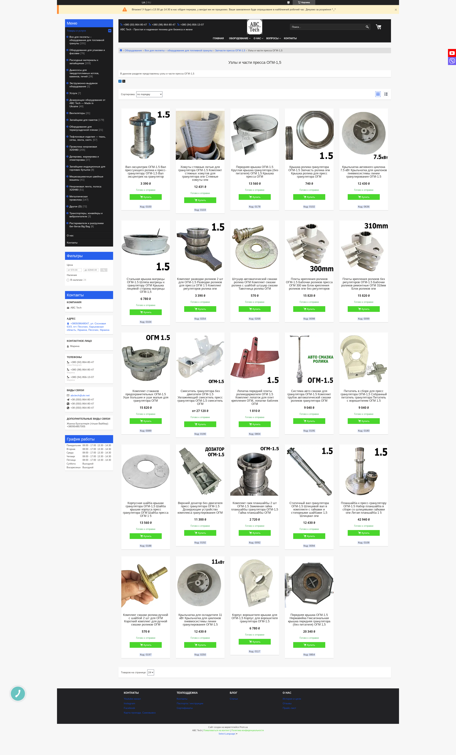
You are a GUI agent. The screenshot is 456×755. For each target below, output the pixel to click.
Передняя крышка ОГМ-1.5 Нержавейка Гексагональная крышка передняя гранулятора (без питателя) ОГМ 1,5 (309, 619)
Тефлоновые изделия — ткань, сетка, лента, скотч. (87, 138)
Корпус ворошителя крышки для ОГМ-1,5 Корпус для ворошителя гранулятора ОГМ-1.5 (255, 618)
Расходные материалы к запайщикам (83, 62)
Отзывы (287, 703)
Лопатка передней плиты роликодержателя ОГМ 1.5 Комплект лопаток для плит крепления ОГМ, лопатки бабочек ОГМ (254, 398)
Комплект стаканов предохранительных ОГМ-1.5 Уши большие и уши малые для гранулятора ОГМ (145, 396)
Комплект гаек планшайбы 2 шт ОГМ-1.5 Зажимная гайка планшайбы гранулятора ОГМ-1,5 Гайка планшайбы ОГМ (254, 508)
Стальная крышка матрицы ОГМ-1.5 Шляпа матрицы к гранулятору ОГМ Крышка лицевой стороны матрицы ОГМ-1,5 (146, 285)
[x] (123, 81)
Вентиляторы (77, 113)
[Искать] (367, 27)
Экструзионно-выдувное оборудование (83, 85)
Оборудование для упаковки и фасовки (87, 52)
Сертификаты (185, 708)
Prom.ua (244, 727)
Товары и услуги (76, 30)
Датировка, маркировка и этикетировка (84, 158)
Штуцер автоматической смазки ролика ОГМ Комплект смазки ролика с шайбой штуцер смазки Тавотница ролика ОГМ (255, 283)
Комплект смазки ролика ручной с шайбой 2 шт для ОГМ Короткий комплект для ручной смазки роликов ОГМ (145, 619)
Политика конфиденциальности (247, 730)
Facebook (129, 708)
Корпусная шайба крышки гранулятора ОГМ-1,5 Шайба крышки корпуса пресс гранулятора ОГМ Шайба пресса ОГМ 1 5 (145, 510)
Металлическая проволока (78, 198)
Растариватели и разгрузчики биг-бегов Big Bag (86, 225)
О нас (257, 38)
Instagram (129, 703)
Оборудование (238, 38)
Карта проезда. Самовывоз (140, 712)
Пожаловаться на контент (216, 730)
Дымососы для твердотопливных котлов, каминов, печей (84, 73)
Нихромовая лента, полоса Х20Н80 (85, 188)
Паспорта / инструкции (190, 703)
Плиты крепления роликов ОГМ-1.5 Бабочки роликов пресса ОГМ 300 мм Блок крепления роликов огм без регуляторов (309, 283)
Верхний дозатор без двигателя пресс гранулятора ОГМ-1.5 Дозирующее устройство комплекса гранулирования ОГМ (200, 508)
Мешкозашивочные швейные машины (86, 178)
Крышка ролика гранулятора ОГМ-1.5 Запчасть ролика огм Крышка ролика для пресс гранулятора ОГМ (309, 171)
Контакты (290, 38)
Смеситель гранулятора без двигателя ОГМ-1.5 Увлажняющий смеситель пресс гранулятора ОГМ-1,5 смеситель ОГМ (200, 398)
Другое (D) (75, 206)
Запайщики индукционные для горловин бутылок (87, 168)
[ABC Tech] (254, 27)
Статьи (234, 698)
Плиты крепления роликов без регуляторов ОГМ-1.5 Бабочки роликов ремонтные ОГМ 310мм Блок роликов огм (363, 283)
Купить (147, 197)
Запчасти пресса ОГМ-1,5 (230, 50)
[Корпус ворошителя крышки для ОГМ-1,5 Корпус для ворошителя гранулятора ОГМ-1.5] (254, 583)
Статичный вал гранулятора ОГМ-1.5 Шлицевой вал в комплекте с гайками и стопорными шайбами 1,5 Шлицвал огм (309, 510)
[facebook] (119, 81)
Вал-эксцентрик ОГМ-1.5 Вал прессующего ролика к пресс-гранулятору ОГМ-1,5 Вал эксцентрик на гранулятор (145, 171)
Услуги (73, 93)
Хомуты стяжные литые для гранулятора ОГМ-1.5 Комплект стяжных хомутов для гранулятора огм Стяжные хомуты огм (200, 173)
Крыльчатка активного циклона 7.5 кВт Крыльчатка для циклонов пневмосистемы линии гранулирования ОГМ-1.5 (363, 171)
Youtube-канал (132, 698)
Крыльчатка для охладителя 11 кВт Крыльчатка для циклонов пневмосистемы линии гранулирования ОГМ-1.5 (200, 619)
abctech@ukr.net (80, 395)
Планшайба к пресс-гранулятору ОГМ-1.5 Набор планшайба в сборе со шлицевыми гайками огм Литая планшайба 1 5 (364, 508)
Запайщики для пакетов (83, 119)
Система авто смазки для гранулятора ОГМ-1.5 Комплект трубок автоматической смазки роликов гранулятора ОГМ (309, 396)
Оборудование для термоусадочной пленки (83, 128)
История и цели (292, 698)
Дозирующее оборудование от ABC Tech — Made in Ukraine (87, 103)
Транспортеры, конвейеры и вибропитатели (86, 215)
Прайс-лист (289, 708)
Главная (218, 38)
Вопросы (272, 38)
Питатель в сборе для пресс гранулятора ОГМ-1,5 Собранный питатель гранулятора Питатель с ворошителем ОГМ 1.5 (364, 396)
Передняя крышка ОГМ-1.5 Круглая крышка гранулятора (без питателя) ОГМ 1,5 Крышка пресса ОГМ (254, 171)
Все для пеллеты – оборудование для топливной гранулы (179, 50)
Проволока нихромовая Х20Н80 (83, 148)
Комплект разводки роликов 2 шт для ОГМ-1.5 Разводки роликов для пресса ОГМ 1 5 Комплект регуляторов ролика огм (200, 283)
